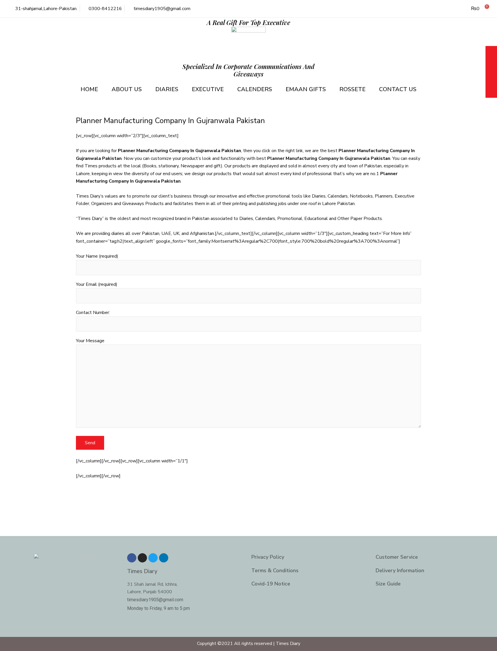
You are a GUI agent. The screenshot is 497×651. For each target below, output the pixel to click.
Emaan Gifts (306, 89)
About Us (127, 89)
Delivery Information (400, 570)
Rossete (352, 89)
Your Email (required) (96, 284)
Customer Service (397, 557)
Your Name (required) (97, 256)
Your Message (90, 341)
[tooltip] (491, 52)
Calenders (254, 89)
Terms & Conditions (275, 570)
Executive (208, 89)
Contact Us (397, 89)
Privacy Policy (267, 557)
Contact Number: (93, 312)
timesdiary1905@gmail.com (155, 599)
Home (89, 89)
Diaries (166, 89)
